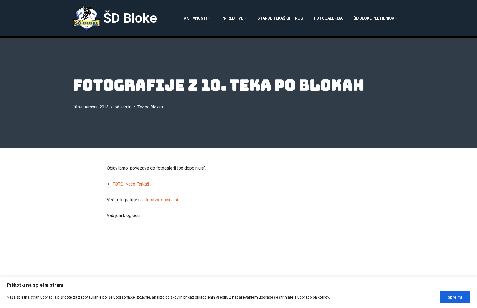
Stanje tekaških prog (280, 18)
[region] (238, 292)
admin (125, 107)
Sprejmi (455, 297)
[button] (209, 18)
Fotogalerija (328, 18)
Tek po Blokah (150, 107)
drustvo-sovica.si (161, 199)
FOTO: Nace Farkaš (130, 184)
